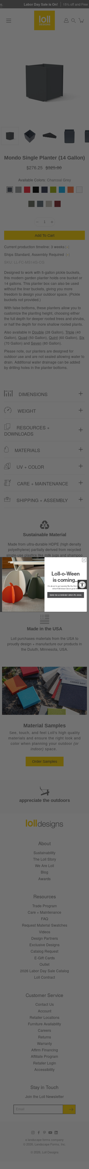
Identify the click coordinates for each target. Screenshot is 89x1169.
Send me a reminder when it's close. (66, 595)
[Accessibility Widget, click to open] (82, 584)
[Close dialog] (84, 560)
